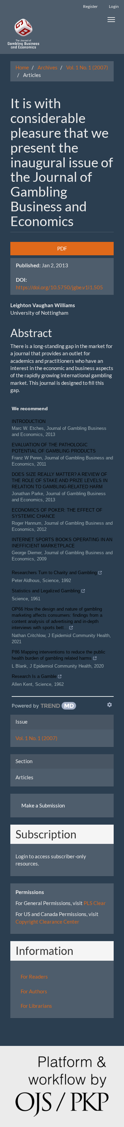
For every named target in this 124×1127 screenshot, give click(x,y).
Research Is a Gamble (34, 676)
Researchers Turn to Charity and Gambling (54, 572)
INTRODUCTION (28, 421)
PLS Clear (95, 903)
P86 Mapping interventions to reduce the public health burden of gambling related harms (58, 655)
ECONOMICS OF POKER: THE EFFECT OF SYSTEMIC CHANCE (57, 513)
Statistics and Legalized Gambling (46, 590)
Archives (48, 67)
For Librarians (36, 1006)
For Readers (34, 976)
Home (22, 67)
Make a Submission (43, 805)
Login (114, 6)
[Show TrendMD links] (109, 704)
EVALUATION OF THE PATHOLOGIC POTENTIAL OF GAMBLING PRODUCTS (54, 448)
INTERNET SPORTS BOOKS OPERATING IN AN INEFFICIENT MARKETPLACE (62, 542)
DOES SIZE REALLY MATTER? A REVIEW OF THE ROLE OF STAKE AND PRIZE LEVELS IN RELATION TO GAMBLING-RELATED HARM (59, 480)
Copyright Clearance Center (47, 921)
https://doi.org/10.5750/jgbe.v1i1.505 (59, 287)
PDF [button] (62, 248)
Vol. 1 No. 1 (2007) (87, 67)
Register (90, 6)
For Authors (34, 991)
